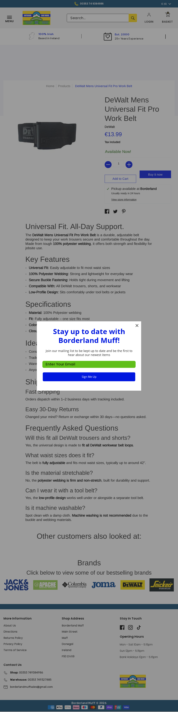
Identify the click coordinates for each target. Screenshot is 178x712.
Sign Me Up (89, 377)
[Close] (137, 325)
